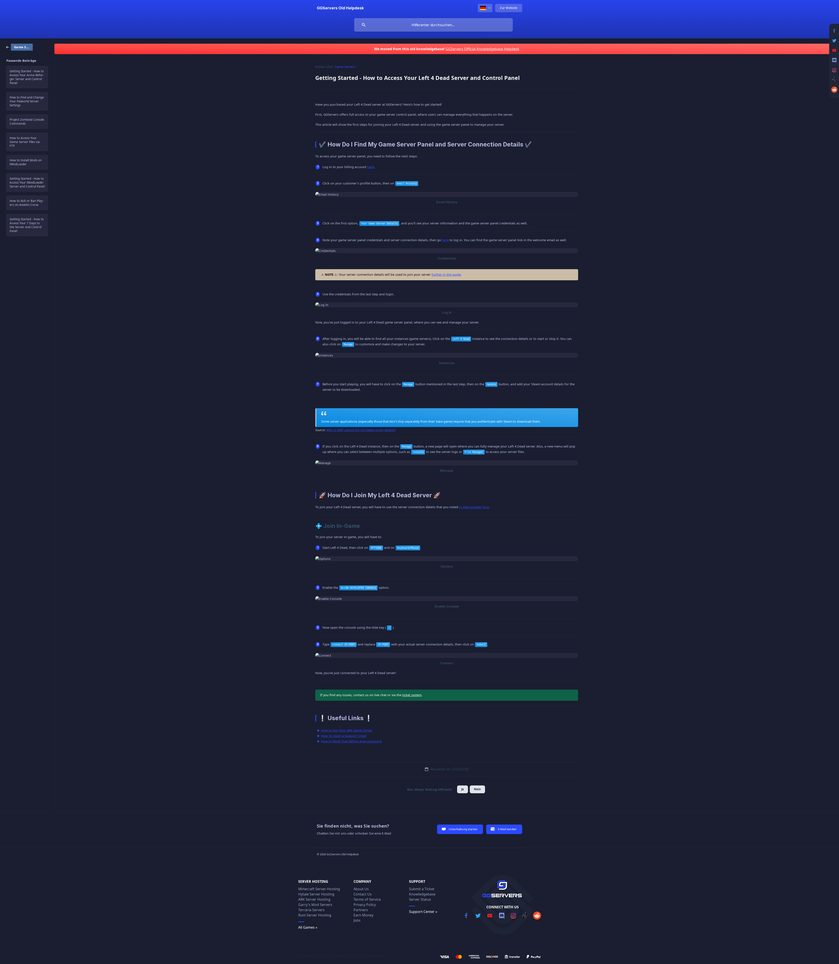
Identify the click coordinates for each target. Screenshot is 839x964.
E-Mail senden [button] (507, 829)
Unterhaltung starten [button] (463, 829)
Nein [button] (477, 789)
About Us (361, 889)
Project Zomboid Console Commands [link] (27, 122)
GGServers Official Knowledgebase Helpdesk (482, 48)
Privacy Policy (365, 904)
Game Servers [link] (345, 67)
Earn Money (363, 915)
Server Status (420, 899)
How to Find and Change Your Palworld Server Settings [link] (27, 101)
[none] (340, 8)
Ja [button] (462, 789)
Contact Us (363, 894)
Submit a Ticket (421, 889)
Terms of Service (367, 899)
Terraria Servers (311, 910)
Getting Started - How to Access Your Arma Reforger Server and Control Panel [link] (27, 77)
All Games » (307, 927)
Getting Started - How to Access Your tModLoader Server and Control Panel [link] (27, 182)
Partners (361, 910)
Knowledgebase (422, 894)
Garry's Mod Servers (315, 904)
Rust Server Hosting (314, 915)
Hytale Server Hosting (316, 894)
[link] (19, 47)
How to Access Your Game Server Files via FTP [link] (25, 142)
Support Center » (423, 911)
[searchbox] (433, 25)
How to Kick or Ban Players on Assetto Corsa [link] (26, 203)
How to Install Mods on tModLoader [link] (26, 162)
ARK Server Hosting (314, 899)
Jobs (357, 920)
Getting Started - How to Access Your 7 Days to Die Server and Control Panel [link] (27, 225)
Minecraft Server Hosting (319, 889)
